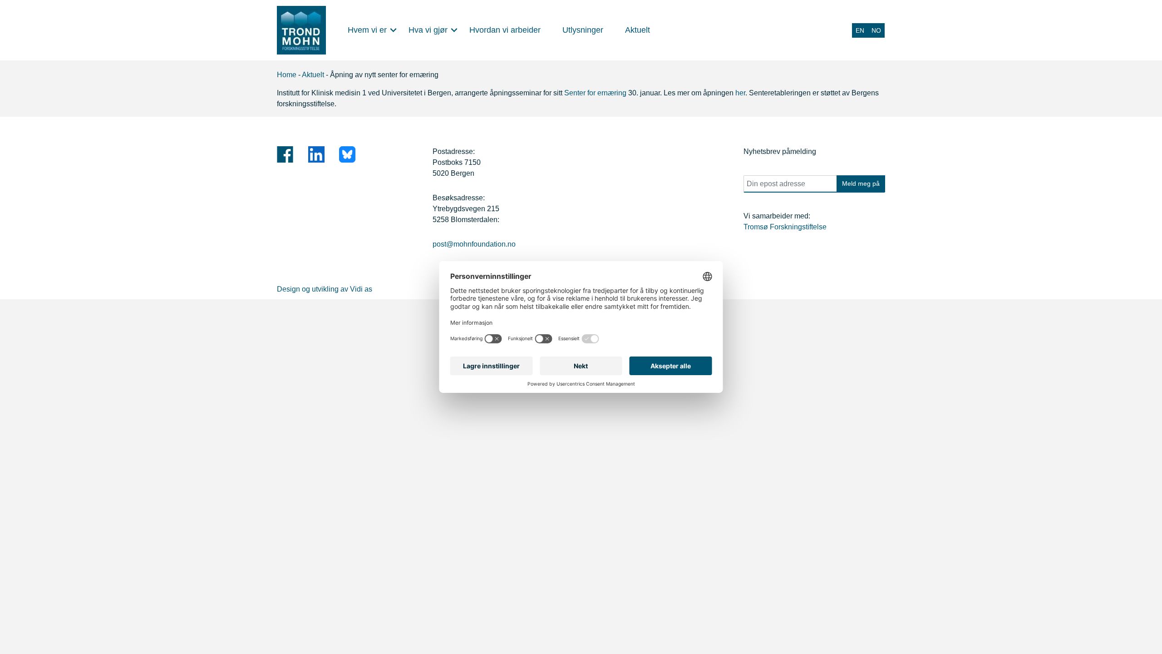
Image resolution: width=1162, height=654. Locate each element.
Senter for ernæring (595, 93)
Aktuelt (313, 75)
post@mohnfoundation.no (474, 244)
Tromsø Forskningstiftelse (785, 227)
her (739, 93)
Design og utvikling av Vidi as (324, 289)
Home (286, 75)
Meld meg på (861, 183)
